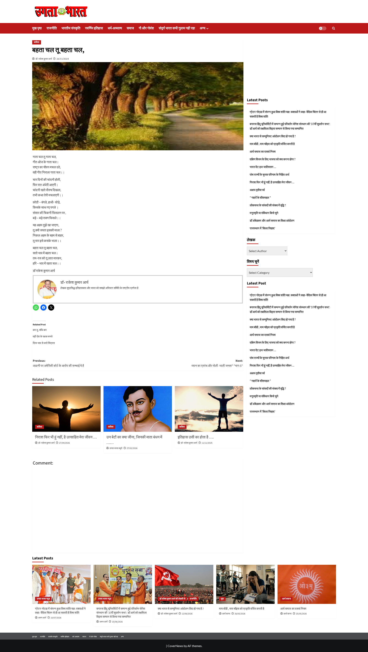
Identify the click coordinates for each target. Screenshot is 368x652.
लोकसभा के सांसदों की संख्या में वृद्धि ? (268, 205)
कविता (36, 42)
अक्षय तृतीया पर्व (257, 190)
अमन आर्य (42, 617)
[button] (333, 28)
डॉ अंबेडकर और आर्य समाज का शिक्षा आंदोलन (272, 220)
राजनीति (52, 28)
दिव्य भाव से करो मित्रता (44, 342)
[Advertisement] (291, 67)
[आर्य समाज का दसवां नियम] (307, 584)
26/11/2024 (63, 58)
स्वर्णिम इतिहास (94, 28)
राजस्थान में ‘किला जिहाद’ (262, 228)
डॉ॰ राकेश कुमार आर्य (43, 58)
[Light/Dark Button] (322, 28)
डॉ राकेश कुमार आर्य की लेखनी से (172, 598)
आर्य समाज (286, 598)
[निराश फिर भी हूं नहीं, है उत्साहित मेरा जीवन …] (66, 409)
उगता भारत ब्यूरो (115, 448)
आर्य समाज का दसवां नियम (263, 151)
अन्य (202, 28)
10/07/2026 (56, 617)
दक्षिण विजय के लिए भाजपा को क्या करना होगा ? (272, 159)
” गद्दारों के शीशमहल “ (260, 197)
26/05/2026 (240, 613)
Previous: (58, 363)
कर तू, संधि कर (40, 329)
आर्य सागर (226, 613)
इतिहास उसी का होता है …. (196, 437)
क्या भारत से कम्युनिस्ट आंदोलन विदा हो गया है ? (273, 136)
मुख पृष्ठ (37, 28)
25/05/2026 (301, 613)
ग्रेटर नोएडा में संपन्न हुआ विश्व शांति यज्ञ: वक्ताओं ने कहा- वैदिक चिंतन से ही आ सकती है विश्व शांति (288, 114)
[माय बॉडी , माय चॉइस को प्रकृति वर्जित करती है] (245, 584)
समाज (130, 28)
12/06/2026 (187, 613)
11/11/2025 (207, 443)
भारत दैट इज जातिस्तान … (263, 167)
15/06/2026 (117, 621)
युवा (222, 598)
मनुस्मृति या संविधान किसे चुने (264, 213)
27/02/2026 (132, 448)
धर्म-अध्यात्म (115, 28)
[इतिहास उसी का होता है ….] (209, 409)
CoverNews (175, 646)
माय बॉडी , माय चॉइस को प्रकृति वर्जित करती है (272, 144)
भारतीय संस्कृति (71, 28)
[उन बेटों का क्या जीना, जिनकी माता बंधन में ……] (138, 409)
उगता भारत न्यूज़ (43, 598)
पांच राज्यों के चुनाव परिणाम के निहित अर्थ (269, 174)
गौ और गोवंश (146, 28)
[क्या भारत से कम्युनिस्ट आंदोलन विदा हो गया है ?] (184, 584)
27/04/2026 (64, 443)
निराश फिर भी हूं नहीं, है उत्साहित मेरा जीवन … (66, 437)
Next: (217, 363)
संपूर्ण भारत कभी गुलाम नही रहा (177, 28)
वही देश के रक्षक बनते (43, 336)
